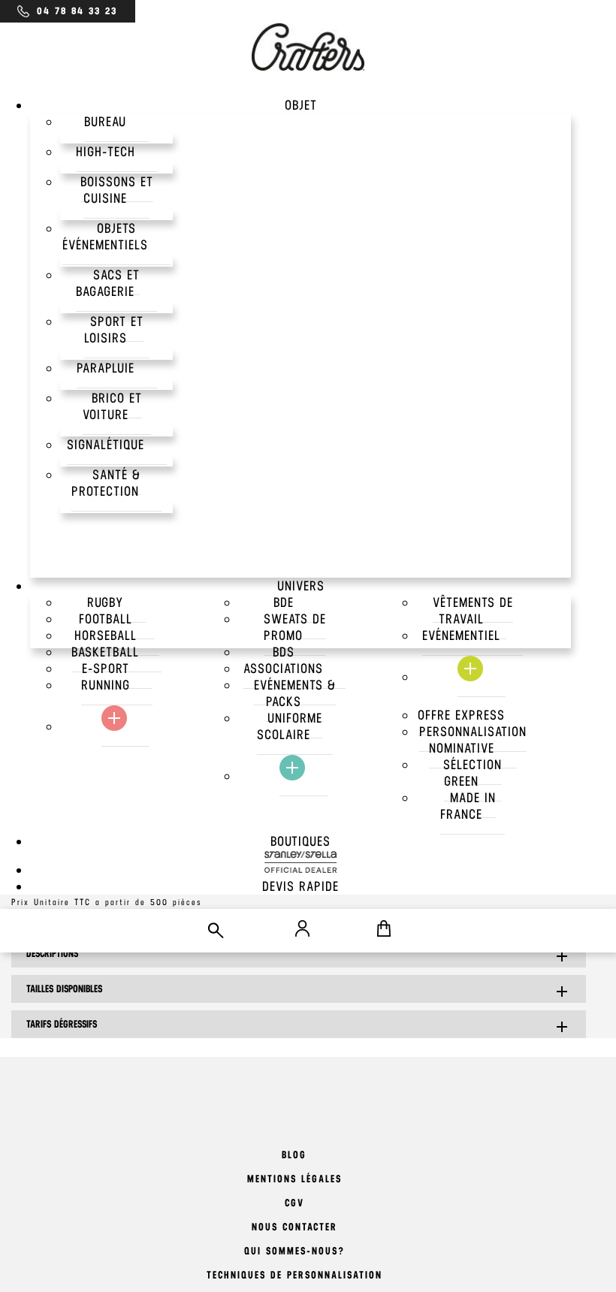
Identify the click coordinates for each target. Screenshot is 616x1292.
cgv (294, 1203)
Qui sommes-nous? (294, 1251)
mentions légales (294, 1179)
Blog (294, 1155)
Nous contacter (294, 1227)
